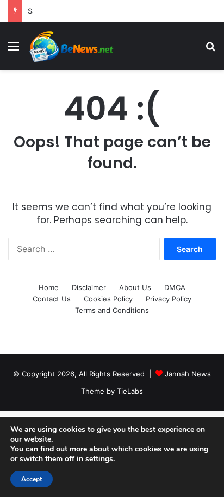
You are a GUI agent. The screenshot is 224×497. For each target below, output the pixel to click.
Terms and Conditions (112, 310)
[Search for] (210, 49)
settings (99, 459)
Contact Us (52, 298)
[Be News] (70, 46)
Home (49, 287)
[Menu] (13, 49)
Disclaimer (89, 287)
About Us (135, 287)
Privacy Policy (168, 298)
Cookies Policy (108, 298)
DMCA (174, 287)
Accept (31, 479)
